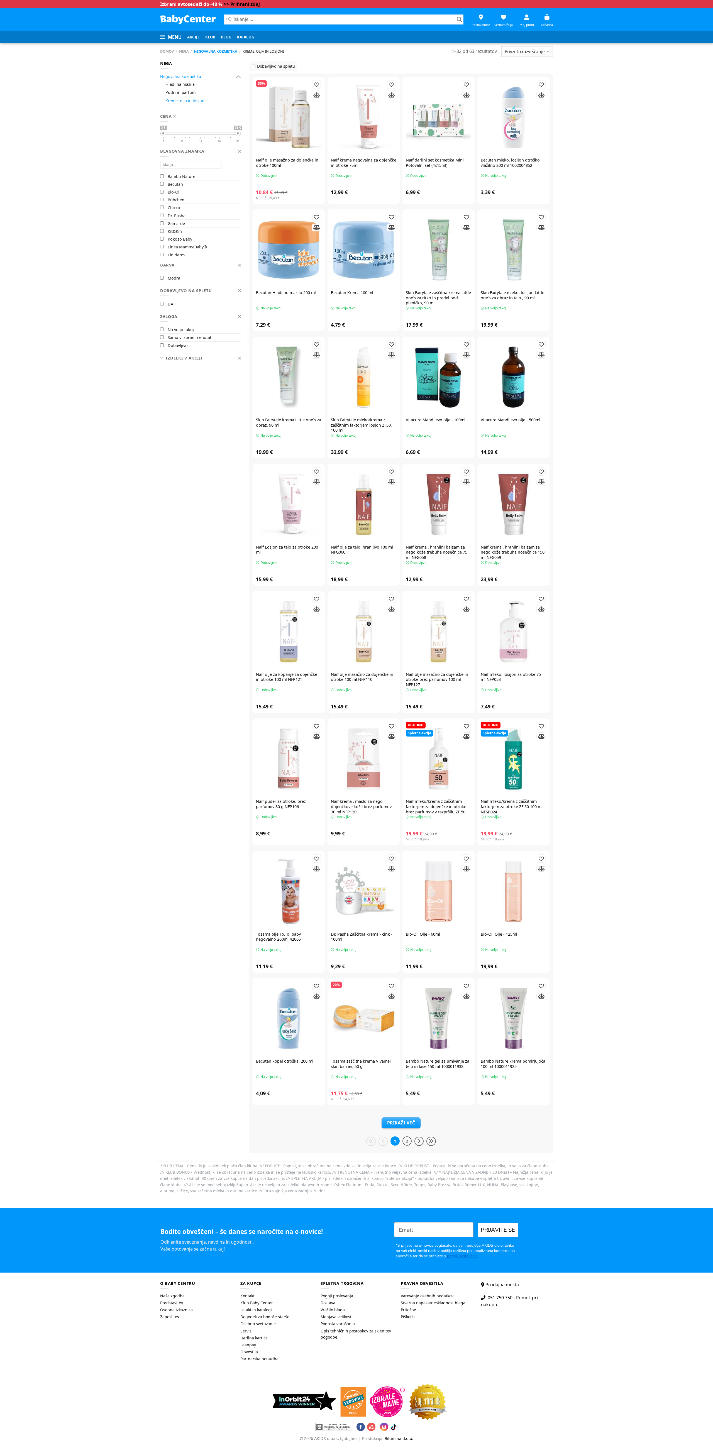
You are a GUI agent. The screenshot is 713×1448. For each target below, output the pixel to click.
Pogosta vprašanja (338, 1323)
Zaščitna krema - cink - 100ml (361, 937)
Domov (167, 51)
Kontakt (247, 1295)
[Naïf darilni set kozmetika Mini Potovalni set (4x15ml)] (438, 117)
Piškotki (408, 1316)
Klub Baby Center (256, 1302)
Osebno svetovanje (258, 1323)
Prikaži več (401, 1123)
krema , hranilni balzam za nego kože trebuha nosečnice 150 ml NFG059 (512, 552)
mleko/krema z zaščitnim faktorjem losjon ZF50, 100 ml (361, 425)
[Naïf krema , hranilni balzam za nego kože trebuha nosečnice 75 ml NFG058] (438, 504)
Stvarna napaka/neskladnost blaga (433, 1302)
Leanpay (248, 1344)
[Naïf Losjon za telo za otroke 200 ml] (288, 504)
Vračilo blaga (333, 1309)
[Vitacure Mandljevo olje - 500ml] (513, 377)
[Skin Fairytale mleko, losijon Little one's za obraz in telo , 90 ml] (513, 250)
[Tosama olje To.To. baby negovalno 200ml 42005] (288, 891)
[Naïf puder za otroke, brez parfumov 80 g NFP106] (288, 759)
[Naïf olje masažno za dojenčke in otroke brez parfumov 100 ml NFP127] (438, 631)
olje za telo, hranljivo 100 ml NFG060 (362, 550)
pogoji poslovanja (462, 1256)
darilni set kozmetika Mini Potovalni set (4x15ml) (435, 163)
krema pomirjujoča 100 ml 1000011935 (513, 1064)
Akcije (193, 37)
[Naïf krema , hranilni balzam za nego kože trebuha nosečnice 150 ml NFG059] (513, 504)
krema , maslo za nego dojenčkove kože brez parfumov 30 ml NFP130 (361, 806)
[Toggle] (238, 76)
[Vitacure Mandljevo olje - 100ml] (438, 377)
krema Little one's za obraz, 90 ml (288, 422)
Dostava (328, 1302)
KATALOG (245, 37)
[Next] (419, 1141)
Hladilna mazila (180, 84)
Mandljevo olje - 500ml (510, 419)
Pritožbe (408, 1309)
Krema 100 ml (352, 292)
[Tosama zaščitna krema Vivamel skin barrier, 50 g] (363, 1018)
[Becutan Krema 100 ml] (363, 250)
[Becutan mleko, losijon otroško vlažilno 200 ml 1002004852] (513, 117)
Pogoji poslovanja (337, 1295)
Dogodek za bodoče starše (264, 1316)
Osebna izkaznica (176, 1309)
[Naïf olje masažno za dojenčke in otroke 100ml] (288, 117)
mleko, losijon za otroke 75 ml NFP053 (511, 677)
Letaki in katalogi (256, 1309)
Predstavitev (171, 1302)
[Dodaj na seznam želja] (316, 84)
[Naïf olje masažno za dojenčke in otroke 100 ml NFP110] (363, 631)
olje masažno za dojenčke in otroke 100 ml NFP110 (362, 677)
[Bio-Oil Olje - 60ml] (438, 891)
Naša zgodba (172, 1295)
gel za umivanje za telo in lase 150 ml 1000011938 (437, 1064)
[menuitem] (193, 37)
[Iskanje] (459, 19)
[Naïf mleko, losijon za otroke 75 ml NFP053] (513, 631)
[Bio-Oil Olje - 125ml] (513, 891)
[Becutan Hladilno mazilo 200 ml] (288, 250)
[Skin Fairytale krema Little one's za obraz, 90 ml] (288, 377)
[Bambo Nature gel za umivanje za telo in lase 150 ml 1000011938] (438, 1018)
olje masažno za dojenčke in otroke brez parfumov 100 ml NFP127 (437, 679)
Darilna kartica (254, 1338)
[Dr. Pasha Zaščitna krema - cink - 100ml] (363, 891)
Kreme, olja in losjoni (185, 100)
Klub (210, 37)
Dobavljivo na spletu (276, 66)
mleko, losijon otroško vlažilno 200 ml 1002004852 (510, 163)
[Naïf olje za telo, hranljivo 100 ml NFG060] (363, 504)
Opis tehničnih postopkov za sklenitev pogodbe (356, 1334)
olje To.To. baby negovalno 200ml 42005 (278, 937)
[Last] (431, 1141)
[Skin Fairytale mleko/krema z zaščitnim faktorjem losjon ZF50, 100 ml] (363, 377)
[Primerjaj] (316, 95)
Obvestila (249, 1351)
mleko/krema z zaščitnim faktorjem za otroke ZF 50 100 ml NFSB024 (512, 806)
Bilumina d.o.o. (399, 1438)
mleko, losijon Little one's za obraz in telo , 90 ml (512, 295)
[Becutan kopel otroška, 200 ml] (288, 1018)
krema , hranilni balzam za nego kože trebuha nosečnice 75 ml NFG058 (436, 552)
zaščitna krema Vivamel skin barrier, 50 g (361, 1064)
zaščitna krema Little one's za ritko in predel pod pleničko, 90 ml (438, 297)
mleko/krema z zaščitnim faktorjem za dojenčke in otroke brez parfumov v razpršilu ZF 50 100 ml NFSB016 (436, 809)
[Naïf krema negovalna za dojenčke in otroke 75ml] (363, 117)
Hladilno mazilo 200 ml (286, 292)
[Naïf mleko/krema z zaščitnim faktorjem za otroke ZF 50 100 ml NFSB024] (513, 759)
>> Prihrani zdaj (242, 4)
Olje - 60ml (423, 934)
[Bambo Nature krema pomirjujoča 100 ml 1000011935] (513, 1018)
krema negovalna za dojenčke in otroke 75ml (363, 163)
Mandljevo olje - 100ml (435, 419)
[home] (188, 19)
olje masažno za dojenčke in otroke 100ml (287, 163)
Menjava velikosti (337, 1316)
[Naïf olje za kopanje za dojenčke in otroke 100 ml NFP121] (288, 631)
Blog (226, 37)
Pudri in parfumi (181, 92)
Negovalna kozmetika (215, 51)
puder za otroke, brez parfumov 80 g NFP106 (281, 804)
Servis (245, 1331)
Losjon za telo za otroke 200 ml (287, 550)
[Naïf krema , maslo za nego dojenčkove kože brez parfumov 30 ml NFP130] (363, 759)
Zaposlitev (169, 1316)
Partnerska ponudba (259, 1358)
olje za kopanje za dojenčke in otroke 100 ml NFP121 (286, 677)
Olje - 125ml (499, 934)
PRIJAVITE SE (498, 1230)
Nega (184, 51)
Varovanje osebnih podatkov (427, 1295)
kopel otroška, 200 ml (284, 1061)
